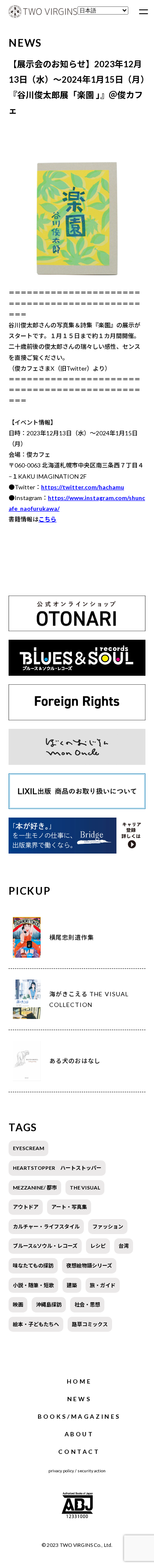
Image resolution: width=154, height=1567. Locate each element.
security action (91, 1470)
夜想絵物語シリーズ (89, 1265)
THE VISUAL (85, 1187)
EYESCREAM (28, 1148)
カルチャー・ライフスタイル (46, 1226)
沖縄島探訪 (49, 1304)
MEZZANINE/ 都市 (35, 1187)
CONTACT (79, 1451)
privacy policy (61, 1470)
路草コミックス (90, 1324)
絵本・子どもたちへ (36, 1324)
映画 (18, 1304)
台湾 (123, 1246)
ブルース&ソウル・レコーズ (45, 1246)
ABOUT (79, 1434)
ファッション (107, 1226)
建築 (72, 1285)
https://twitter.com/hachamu (82, 487)
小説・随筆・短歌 (33, 1285)
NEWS (79, 1398)
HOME (79, 1381)
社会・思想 (87, 1304)
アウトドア (25, 1207)
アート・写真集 (69, 1207)
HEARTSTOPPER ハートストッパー (57, 1168)
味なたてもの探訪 (33, 1265)
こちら (47, 519)
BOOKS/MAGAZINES (79, 1416)
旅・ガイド (103, 1285)
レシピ (98, 1246)
